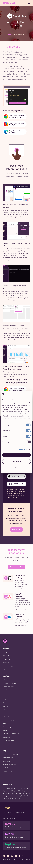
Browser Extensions (8, 666)
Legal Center (6, 859)
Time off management (9, 740)
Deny (16, 468)
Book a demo (16, 529)
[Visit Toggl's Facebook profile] (19, 855)
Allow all (16, 455)
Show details (23, 449)
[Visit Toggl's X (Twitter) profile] (11, 855)
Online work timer (8, 723)
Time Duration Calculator (23, 793)
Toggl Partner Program (9, 764)
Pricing (5, 652)
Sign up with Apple (18, 476)
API (4, 669)
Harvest (5, 703)
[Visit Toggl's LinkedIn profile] (4, 855)
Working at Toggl (20, 812)
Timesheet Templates (9, 788)
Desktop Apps (7, 662)
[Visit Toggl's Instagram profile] (8, 855)
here (13, 212)
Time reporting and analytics (11, 733)
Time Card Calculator (23, 788)
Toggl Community (8, 757)
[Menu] (29, 3)
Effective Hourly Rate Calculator (12, 798)
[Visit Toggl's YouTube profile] (15, 855)
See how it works (21, 589)
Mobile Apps (6, 659)
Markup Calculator (8, 796)
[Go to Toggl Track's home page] (9, 3)
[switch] (28, 430)
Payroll (5, 690)
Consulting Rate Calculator (22, 796)
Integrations (6, 737)
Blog (4, 812)
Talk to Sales (6, 761)
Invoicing (5, 730)
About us (10, 812)
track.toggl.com (16, 372)
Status (4, 774)
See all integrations (16, 567)
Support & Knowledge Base (10, 754)
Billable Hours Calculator (10, 791)
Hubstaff (5, 706)
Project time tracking (9, 686)
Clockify (5, 699)
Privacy (5, 771)
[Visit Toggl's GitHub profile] (23, 855)
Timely (4, 709)
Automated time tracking (10, 720)
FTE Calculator (22, 791)
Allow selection (16, 461)
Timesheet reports (8, 727)
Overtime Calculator (8, 793)
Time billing (6, 679)
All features (6, 744)
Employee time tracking (9, 683)
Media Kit (5, 768)
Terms (10, 771)
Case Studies (6, 655)
